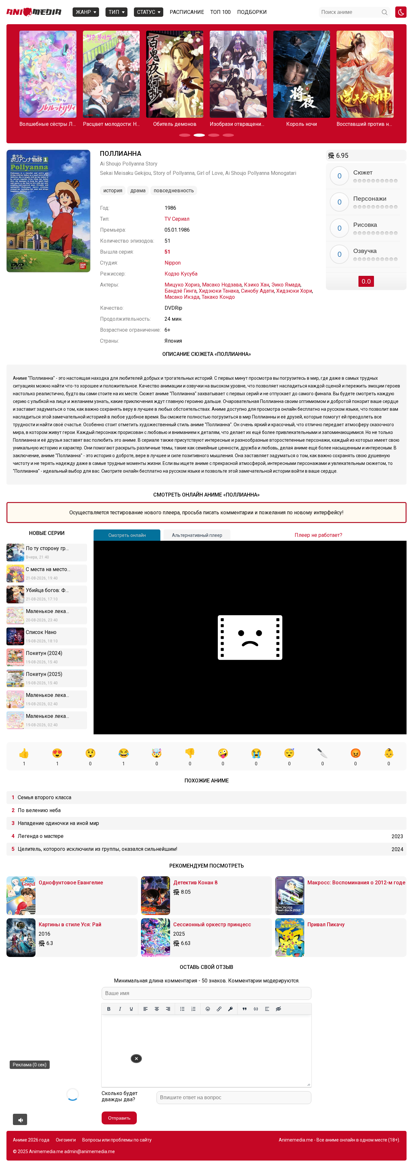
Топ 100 (220, 12)
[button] (184, 135)
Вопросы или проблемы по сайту (117, 1139)
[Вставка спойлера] (267, 1009)
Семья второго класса (44, 797)
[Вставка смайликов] (207, 1009)
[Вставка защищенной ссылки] (230, 1009)
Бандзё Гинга (180, 291)
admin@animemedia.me (89, 1151)
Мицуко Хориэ (182, 285)
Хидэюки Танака (219, 291)
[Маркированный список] (182, 1009)
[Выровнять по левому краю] (145, 1009)
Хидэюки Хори (294, 291)
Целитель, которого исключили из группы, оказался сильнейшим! (97, 849)
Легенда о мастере (41, 836)
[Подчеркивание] (131, 1009)
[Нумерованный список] (193, 1009)
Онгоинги (66, 1139)
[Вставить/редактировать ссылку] (219, 1009)
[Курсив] (120, 1009)
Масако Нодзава (222, 285)
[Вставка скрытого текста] (278, 1009)
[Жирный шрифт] (108, 1009)
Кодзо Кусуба (181, 274)
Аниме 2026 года (31, 1139)
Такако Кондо (218, 297)
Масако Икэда (182, 297)
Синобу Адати (257, 291)
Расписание (187, 12)
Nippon (173, 263)
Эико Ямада (285, 285)
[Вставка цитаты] (244, 1009)
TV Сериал (177, 219)
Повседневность (174, 190)
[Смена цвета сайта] (401, 12)
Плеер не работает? (318, 535)
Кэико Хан (256, 285)
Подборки (252, 12)
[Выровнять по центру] (156, 1009)
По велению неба (39, 810)
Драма (138, 190)
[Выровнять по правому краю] (168, 1009)
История (112, 190)
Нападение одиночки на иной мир (58, 823)
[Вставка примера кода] (255, 1009)
